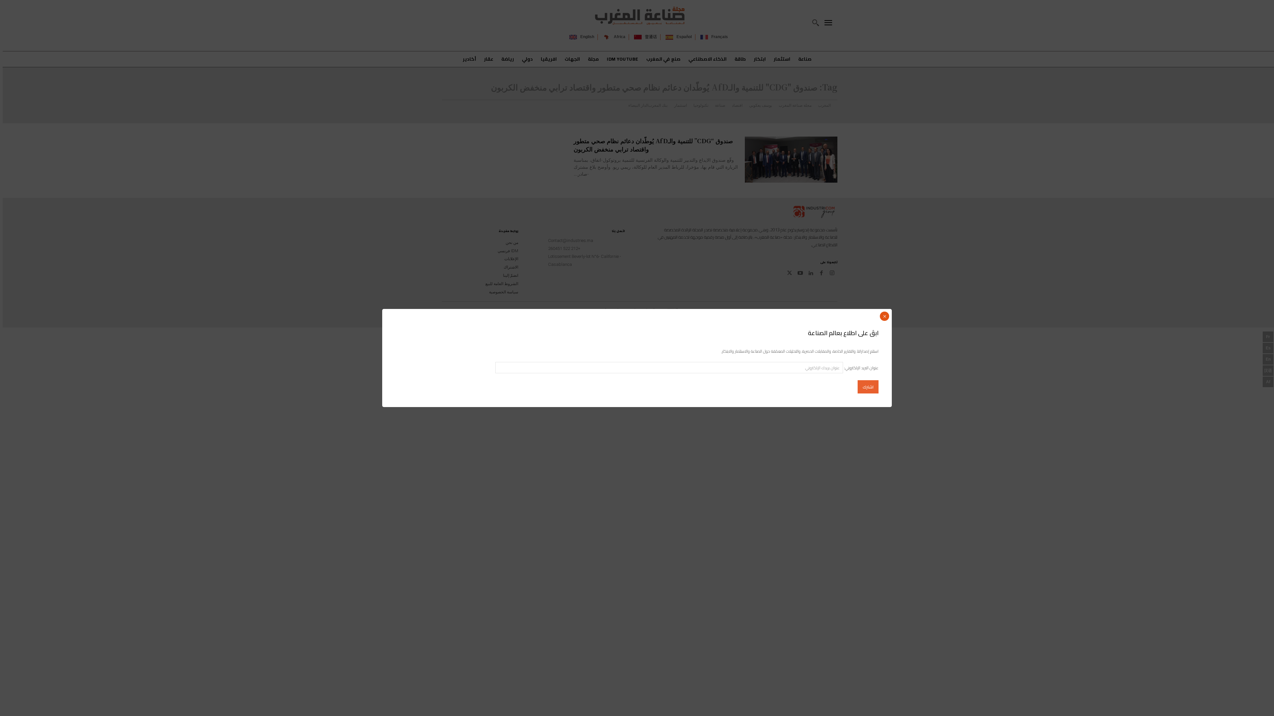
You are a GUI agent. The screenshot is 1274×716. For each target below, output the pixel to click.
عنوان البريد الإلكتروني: (861, 368)
